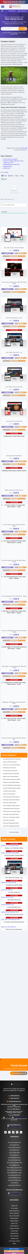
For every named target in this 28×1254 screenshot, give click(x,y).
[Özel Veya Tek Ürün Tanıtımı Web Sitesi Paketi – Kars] (14, 719)
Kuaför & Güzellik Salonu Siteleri (12, 788)
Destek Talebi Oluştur (18, 1073)
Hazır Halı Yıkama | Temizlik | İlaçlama (14, 247)
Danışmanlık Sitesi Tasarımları (11, 773)
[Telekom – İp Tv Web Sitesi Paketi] (9, 845)
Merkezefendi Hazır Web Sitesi (11, 164)
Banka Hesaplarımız (14, 1210)
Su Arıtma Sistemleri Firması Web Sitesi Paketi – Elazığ (14, 561)
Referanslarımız (14, 1226)
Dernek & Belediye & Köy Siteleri (11, 785)
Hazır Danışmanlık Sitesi (14, 1175)
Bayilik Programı (14, 1220)
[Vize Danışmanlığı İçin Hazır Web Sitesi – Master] (14, 577)
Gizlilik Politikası (14, 1218)
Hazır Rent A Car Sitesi (14, 1147)
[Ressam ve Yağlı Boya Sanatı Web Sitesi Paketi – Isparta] (14, 612)
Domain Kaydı (14, 1231)
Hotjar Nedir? (6, 168)
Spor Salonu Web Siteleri (9, 802)
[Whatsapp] (2, 11)
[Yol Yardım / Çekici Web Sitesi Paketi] (10, 919)
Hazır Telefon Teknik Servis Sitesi (14, 386)
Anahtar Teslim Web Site (14, 1185)
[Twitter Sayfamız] (13, 1132)
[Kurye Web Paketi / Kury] (7, 904)
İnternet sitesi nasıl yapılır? (10, 159)
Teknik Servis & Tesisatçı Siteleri (11, 811)
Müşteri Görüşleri (14, 1249)
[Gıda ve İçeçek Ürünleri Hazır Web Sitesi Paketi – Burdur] (14, 270)
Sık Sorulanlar (14, 1208)
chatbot (6, 172)
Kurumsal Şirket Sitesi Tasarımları (12, 759)
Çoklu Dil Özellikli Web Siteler (11, 823)
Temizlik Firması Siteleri (9, 791)
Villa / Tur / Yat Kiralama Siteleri (11, 817)
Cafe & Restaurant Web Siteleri (11, 796)
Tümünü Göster (14, 832)
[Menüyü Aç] (2, 7)
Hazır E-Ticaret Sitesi (14, 1152)
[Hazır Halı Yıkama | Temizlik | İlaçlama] (14, 235)
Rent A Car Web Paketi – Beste (14, 318)
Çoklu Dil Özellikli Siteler (14, 1177)
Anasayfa (15, 32)
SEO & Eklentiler (14, 1236)
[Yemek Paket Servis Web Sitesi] (14, 409)
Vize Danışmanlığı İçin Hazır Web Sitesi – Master (14, 596)
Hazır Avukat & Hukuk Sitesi (14, 1170)
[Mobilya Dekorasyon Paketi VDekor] (14, 471)
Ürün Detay (15, 256)
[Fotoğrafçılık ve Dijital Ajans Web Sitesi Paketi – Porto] (14, 683)
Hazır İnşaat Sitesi (14, 1155)
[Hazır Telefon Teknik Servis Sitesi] (14, 375)
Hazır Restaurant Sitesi (14, 1157)
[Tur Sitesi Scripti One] (6, 889)
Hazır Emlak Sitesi (14, 1145)
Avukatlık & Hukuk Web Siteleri (11, 799)
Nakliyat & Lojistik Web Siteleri (11, 782)
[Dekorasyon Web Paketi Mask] (14, 436)
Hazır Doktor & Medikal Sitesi (14, 1162)
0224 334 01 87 (15, 1098)
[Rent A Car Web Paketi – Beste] (14, 306)
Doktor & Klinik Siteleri (9, 794)
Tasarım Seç (14, 1223)
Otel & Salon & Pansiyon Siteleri (11, 779)
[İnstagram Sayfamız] (9, 1132)
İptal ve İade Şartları (14, 1215)
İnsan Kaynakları (14, 1251)
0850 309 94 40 (15, 1095)
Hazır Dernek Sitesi (14, 1150)
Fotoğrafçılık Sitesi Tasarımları (11, 808)
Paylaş (4, 175)
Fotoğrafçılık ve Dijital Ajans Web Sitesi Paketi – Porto (14, 702)
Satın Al (8, 253)
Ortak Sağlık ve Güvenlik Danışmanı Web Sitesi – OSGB (14, 667)
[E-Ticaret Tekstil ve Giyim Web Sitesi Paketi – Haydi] (14, 506)
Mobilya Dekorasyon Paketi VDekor (14, 490)
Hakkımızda (14, 1205)
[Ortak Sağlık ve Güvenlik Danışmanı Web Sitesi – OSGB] (14, 647)
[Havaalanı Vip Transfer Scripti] (8, 882)
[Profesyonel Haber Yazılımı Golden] (10, 853)
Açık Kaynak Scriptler (14, 1241)
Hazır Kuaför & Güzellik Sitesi (14, 1167)
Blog (20, 32)
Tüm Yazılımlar (14, 1182)
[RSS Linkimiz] (21, 1132)
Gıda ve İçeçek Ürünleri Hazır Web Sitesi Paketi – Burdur (14, 282)
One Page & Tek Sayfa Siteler (11, 814)
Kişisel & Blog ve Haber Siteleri (11, 805)
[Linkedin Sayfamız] (17, 1132)
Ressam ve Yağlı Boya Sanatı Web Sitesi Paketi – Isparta (14, 631)
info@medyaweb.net (14, 1101)
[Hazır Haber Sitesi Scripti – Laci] (14, 875)
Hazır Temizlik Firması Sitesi (14, 1172)
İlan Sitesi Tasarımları (9, 820)
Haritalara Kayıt (14, 1238)
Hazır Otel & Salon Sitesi (14, 1160)
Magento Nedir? (7, 166)
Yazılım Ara (22, 28)
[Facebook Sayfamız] (5, 1132)
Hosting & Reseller (14, 1228)
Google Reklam (14, 1233)
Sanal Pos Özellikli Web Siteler (11, 826)
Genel (23, 32)
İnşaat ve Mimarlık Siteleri (10, 762)
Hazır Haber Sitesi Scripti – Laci (14, 352)
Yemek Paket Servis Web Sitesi (14, 421)
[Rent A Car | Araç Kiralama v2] (8, 926)
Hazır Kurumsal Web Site (14, 1142)
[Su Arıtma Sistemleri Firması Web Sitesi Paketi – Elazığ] (14, 541)
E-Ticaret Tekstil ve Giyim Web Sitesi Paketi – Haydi (14, 525)
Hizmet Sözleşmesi (14, 1213)
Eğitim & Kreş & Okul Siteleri (10, 776)
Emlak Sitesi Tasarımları (9, 767)
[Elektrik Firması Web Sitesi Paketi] (9, 912)
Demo (21, 253)
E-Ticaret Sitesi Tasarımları (10, 770)
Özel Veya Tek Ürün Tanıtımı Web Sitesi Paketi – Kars (14, 738)
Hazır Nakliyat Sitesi (14, 1165)
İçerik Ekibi (24, 148)
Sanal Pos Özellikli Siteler (14, 1180)
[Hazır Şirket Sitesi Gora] (7, 897)
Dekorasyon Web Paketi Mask (14, 455)
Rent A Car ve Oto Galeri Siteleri (11, 764)
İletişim (14, 1243)
